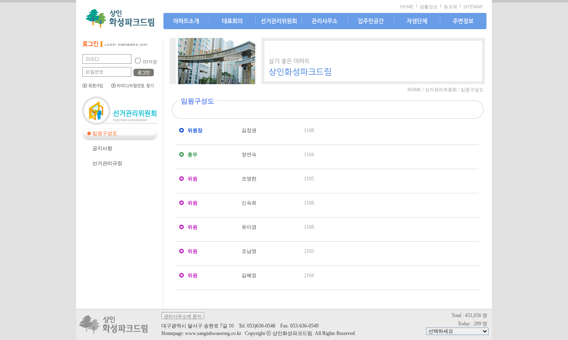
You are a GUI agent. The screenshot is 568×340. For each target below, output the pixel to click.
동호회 (450, 6)
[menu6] (463, 21)
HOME (407, 6)
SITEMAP (473, 6)
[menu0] (186, 21)
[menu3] (325, 21)
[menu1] (232, 21)
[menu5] (417, 21)
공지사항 (102, 148)
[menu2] (278, 21)
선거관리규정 (107, 163)
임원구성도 (104, 133)
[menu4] (371, 21)
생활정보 (429, 6)
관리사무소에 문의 (183, 316)
